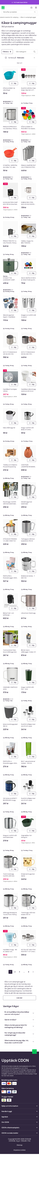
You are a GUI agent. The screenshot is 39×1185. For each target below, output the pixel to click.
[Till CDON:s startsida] (3, 7)
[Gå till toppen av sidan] (34, 1051)
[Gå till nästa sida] (33, 972)
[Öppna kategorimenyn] (36, 7)
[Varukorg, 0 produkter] (31, 7)
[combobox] (19, 12)
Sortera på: (12, 58)
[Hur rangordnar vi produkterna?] (6, 57)
